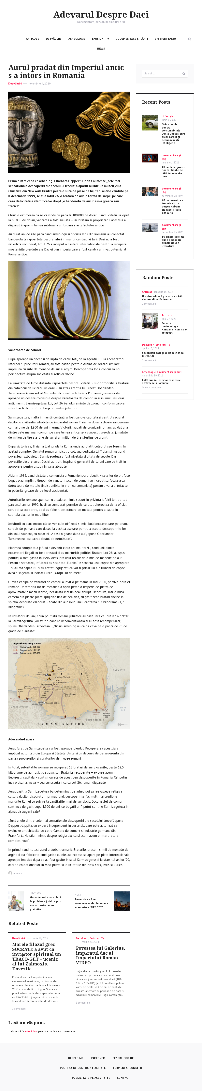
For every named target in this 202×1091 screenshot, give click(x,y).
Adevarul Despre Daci (101, 15)
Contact (123, 1078)
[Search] (184, 74)
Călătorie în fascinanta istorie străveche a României (161, 381)
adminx (17, 873)
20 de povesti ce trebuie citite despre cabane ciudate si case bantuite (172, 206)
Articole (32, 38)
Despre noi (76, 1058)
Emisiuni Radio (165, 38)
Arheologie (76, 38)
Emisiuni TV (100, 38)
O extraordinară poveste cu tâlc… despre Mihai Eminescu (163, 297)
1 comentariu (83, 1002)
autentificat (31, 1031)
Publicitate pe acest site (91, 1078)
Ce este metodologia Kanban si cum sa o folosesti (174, 327)
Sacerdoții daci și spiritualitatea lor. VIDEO (163, 354)
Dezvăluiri (54, 38)
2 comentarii (149, 303)
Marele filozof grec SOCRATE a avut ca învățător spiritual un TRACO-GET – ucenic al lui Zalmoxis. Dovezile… (36, 956)
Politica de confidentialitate (83, 1068)
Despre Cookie (123, 1058)
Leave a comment (152, 387)
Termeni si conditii (127, 1068)
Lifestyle (167, 116)
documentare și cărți (169, 372)
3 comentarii (19, 1008)
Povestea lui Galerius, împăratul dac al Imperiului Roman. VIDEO (100, 955)
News (101, 48)
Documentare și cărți (132, 38)
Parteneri (98, 1058)
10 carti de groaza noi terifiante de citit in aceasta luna (173, 171)
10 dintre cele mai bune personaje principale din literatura (173, 241)
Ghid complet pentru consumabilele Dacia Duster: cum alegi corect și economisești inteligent (173, 134)
